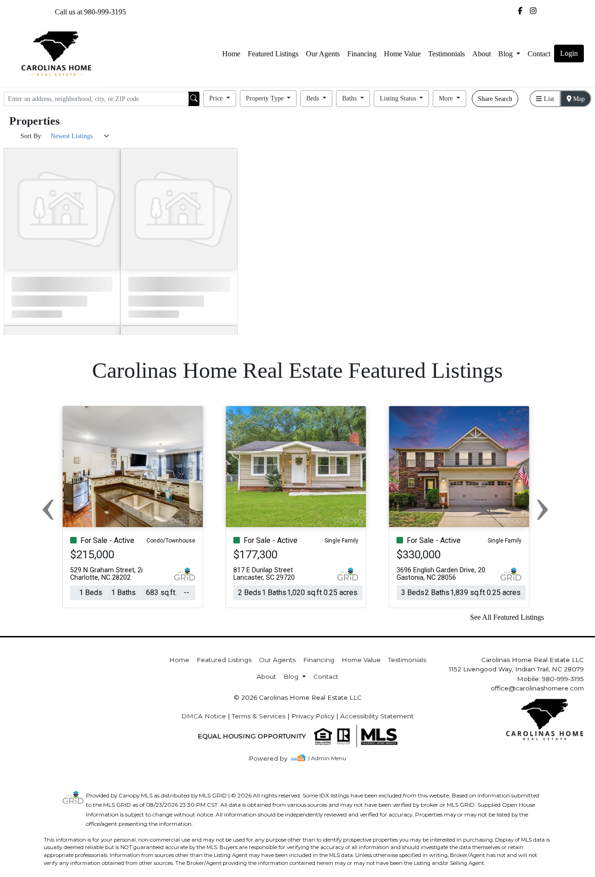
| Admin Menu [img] (327, 758)
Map (578, 98)
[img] (520, 11)
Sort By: (31, 136)
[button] (219, 98)
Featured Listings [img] (273, 54)
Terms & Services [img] (258, 716)
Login (569, 53)
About (481, 54)
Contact (325, 676)
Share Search (495, 98)
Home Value (402, 54)
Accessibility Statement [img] (377, 716)
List (548, 98)
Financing (362, 54)
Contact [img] (539, 54)
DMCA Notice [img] (203, 716)
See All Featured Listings (507, 617)
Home (231, 54)
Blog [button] (506, 54)
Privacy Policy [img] (312, 716)
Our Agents (323, 54)
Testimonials (446, 54)
